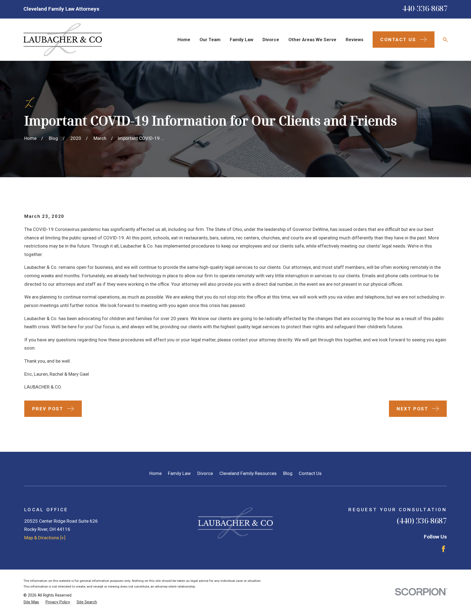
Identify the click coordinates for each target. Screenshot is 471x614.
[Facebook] (443, 549)
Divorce (205, 473)
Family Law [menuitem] (241, 39)
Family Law (179, 473)
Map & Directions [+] (44, 537)
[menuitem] (31, 602)
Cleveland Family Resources (248, 473)
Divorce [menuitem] (270, 39)
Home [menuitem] (183, 39)
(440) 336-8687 (422, 521)
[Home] (62, 39)
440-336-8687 (425, 8)
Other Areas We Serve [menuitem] (312, 39)
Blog (287, 473)
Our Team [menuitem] (210, 39)
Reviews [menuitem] (354, 39)
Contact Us (310, 473)
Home (155, 473)
